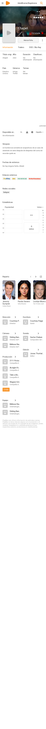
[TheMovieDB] (22, 180)
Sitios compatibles (21, 132)
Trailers (21, 47)
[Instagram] (7, 194)
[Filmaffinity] (7, 180)
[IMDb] (14, 180)
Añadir (21, 166)
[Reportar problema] (27, 132)
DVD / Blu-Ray (35, 47)
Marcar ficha (28, 40)
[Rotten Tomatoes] (35, 180)
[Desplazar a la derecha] (35, 276)
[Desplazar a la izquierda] (30, 276)
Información (8, 47)
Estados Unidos (6, 72)
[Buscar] (41, 3)
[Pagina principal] (8, 5)
